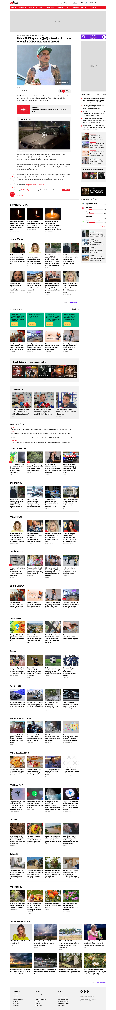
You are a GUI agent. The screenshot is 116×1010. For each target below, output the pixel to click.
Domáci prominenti (14, 543)
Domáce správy (18, 448)
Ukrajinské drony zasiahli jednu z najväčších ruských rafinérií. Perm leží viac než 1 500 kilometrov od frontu (17, 805)
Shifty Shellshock (30, 185)
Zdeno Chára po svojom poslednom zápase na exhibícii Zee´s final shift (20, 411)
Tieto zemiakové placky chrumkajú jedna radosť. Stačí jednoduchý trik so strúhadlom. (17, 772)
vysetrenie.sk (30, 575)
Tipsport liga (65, 677)
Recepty (29, 913)
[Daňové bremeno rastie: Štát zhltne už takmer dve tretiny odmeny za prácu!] (71, 627)
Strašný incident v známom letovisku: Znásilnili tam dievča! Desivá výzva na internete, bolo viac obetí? (51, 503)
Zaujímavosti (50, 7)
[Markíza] (83, 203)
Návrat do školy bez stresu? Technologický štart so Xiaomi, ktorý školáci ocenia (52, 346)
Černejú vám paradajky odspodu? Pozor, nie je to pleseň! (53, 905)
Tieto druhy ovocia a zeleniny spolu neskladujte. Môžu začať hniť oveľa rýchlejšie (34, 839)
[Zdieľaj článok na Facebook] (12, 182)
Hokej (13, 416)
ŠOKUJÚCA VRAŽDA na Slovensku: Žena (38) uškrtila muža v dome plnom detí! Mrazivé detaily (70, 468)
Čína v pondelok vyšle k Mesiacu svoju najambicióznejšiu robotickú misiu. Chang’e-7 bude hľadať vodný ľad (53, 805)
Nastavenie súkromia (18, 999)
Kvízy (68, 7)
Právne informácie (17, 995)
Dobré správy (17, 585)
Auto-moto (15, 685)
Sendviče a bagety (67, 775)
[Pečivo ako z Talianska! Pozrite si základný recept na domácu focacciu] (71, 762)
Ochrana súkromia (17, 997)
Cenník (37, 1001)
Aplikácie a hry (30, 809)
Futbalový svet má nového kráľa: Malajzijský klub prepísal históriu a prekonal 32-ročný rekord (53, 670)
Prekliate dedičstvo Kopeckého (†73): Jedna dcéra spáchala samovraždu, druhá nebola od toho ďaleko (40, 433)
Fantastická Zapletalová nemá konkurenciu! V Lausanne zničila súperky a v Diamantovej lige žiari (17, 670)
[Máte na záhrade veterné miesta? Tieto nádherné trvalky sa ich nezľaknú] (17, 896)
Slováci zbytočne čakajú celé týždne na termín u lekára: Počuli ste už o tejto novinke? (70, 346)
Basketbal (58, 416)
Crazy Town (40, 185)
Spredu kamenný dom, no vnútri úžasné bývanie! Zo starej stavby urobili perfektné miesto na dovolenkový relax (35, 874)
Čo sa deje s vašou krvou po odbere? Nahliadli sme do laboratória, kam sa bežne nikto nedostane (35, 346)
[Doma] (83, 217)
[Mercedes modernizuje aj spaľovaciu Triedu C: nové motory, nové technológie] (17, 695)
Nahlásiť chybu (21, 196)
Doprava (47, 710)
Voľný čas (93, 7)
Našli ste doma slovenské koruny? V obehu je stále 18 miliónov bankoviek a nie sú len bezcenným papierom (53, 638)
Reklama (38, 991)
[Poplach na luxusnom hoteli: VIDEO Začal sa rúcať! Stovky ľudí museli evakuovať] (85, 258)
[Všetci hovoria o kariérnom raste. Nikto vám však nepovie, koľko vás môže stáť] (53, 727)
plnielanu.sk (48, 610)
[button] (63, 91)
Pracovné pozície (16, 309)
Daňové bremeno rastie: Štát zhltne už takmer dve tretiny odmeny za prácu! (71, 637)
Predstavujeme (13, 708)
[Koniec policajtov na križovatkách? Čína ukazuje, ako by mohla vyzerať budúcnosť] (71, 560)
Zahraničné (22, 7)
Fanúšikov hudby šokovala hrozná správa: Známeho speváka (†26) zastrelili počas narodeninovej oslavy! (17, 225)
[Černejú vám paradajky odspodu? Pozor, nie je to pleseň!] (53, 896)
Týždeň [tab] (103, 95)
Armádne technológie (14, 811)
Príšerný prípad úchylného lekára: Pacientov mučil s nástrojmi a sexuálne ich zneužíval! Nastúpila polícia (41, 442)
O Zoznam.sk (16, 991)
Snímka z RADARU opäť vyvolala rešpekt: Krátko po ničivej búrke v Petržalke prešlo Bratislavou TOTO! (17, 468)
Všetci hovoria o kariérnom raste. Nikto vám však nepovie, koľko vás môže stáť (52, 737)
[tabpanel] (93, 113)
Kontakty (60, 991)
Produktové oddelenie (63, 997)
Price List (37, 1003)
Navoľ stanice (84, 226)
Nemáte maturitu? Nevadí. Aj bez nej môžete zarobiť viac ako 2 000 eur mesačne (35, 737)
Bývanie (14, 854)
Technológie (16, 785)
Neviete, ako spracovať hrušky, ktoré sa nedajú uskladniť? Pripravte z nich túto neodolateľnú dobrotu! (34, 907)
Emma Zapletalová (14, 675)
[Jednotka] (83, 212)
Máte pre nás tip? (62, 1005)
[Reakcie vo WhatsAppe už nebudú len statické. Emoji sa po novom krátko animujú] (35, 794)
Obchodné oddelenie (63, 999)
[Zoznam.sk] (85, 1000)
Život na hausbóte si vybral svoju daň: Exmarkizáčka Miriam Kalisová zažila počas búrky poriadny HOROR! (41, 429)
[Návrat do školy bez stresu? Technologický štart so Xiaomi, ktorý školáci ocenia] (35, 595)
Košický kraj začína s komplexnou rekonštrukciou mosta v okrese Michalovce (52, 705)
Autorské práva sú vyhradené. (87, 996)
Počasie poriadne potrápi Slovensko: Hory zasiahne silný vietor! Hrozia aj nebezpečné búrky (35, 467)
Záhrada (47, 909)
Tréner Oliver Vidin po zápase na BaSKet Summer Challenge (66, 411)
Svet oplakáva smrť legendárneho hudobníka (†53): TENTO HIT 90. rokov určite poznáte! (35, 224)
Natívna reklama (39, 1005)
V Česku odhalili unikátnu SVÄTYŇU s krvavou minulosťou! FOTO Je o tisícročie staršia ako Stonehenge (17, 571)
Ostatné (47, 675)
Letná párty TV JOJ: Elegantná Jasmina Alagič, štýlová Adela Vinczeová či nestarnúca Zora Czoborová (96, 192)
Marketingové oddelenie (63, 1003)
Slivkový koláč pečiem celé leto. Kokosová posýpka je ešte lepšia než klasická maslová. (34, 772)
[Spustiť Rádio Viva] (93, 35)
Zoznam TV (17, 389)
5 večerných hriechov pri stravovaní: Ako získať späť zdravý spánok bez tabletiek (52, 772)
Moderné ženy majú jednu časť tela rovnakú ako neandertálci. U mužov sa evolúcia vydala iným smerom (17, 839)
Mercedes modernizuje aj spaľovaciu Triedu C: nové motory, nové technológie (17, 704)
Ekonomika (60, 7)
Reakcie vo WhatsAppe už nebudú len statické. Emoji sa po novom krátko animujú (35, 804)
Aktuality (12, 744)
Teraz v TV (85, 199)
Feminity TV (92, 188)
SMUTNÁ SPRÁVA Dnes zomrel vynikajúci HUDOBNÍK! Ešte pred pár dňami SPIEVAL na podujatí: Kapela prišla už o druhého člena (53, 225)
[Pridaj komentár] (12, 176)
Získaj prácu (30, 742)
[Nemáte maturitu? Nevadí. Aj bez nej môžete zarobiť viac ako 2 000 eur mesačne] (35, 727)
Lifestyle (84, 7)
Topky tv (76, 7)
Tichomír (75, 3)
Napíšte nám (16, 1003)
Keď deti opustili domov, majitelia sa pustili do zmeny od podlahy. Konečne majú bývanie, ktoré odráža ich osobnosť (71, 874)
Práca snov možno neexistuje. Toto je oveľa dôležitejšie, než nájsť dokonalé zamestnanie (70, 737)
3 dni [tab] (97, 95)
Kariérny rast (48, 742)
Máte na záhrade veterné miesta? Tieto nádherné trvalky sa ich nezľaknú (17, 905)
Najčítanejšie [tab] (87, 95)
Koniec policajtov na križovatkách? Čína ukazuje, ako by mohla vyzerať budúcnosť (69, 571)
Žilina (64, 474)
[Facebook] (82, 991)
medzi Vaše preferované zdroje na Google (37, 190)
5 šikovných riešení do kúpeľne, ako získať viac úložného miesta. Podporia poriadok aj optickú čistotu (17, 874)
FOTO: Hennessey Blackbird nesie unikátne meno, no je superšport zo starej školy (70, 705)
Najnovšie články (17, 424)
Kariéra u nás (16, 1001)
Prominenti (33, 7)
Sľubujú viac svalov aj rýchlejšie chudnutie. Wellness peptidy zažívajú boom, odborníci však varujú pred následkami (70, 839)
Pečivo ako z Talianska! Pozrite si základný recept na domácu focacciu (71, 771)
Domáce (13, 7)
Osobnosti (29, 543)
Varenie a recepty (19, 752)
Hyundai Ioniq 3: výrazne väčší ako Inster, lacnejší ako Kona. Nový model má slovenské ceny (35, 705)
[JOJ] (83, 208)
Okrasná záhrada (13, 909)
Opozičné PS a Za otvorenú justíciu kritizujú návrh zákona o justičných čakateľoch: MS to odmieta (53, 468)
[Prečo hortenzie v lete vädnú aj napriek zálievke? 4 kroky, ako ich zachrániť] (71, 896)
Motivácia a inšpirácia (67, 742)
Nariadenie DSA (16, 1005)
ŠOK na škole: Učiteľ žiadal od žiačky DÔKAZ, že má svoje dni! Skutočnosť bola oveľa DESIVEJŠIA (52, 571)
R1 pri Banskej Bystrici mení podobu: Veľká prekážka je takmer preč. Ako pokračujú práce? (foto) (34, 638)
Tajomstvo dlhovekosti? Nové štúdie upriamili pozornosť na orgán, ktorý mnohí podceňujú (35, 571)
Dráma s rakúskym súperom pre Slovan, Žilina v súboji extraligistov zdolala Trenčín (69, 671)
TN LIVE (13, 819)
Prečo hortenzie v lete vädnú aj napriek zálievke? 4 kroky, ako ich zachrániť (70, 906)
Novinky (29, 710)
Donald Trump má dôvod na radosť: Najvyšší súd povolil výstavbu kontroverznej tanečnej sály (70, 503)
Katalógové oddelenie (63, 1001)
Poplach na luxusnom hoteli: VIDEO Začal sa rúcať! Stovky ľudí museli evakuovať (97, 258)
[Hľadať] (104, 7)
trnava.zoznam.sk (49, 231)
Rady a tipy (47, 776)
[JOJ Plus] (83, 221)
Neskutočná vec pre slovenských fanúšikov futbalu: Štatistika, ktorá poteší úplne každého (17, 346)
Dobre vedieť (12, 351)
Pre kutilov (16, 887)
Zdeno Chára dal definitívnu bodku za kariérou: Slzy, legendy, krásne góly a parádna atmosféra (34, 671)
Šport (41, 7)
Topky (27, 35)
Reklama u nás (38, 995)
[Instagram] (85, 991)
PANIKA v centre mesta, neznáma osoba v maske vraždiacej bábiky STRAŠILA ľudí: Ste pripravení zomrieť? (41, 438)
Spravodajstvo (61, 995)
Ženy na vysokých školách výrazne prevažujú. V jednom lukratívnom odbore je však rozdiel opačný (17, 738)
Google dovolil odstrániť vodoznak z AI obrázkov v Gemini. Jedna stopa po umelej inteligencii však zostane (70, 805)
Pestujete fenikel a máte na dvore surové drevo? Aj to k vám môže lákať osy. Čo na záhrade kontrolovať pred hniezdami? (53, 874)
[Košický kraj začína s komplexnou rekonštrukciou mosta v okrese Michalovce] (53, 695)
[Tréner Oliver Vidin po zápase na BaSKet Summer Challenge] (66, 400)
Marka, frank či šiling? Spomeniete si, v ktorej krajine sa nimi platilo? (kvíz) (17, 637)
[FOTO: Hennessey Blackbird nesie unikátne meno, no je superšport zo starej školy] (71, 695)
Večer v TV (95, 199)
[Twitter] (88, 991)
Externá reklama (39, 997)
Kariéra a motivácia (20, 718)
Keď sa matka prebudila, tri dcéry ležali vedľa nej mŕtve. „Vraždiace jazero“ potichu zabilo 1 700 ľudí (53, 839)
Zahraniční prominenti (39, 35)
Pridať (66, 190)
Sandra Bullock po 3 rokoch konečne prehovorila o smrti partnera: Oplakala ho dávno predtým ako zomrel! (69, 537)
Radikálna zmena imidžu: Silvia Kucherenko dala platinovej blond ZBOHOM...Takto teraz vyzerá (53, 537)
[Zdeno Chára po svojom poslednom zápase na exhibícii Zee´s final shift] (22, 400)
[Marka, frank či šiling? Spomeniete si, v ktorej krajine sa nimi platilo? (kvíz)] (17, 627)
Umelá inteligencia (67, 811)
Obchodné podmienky (40, 999)
